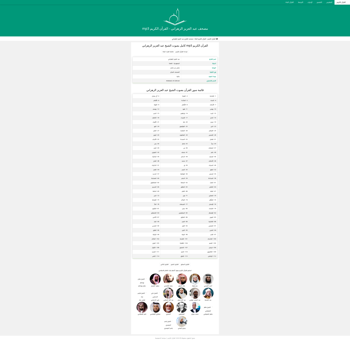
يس (155, 143)
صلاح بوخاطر (142, 286)
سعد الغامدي (168, 286)
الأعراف (212, 104)
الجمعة (183, 182)
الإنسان (211, 204)
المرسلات (182, 204)
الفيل (154, 243)
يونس (211, 109)
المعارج (211, 195)
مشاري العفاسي (155, 314)
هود (183, 109)
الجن (155, 195)
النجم (183, 169)
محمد (183, 161)
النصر (182, 252)
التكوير (154, 208)
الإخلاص (210, 256)
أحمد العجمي (208, 286)
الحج (212, 126)
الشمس (211, 226)
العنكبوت (182, 135)
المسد (154, 252)
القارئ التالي (165, 264)
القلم (183, 191)
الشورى (154, 152)
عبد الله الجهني (168, 300)
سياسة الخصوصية (160, 338)
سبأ (212, 143)
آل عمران (154, 96)
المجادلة (210, 178)
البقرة (184, 96)
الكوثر (154, 247)
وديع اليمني (181, 328)
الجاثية (154, 156)
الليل (183, 226)
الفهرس (329, 2)
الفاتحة (212, 96)
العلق (154, 230)
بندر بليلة (194, 286)
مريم (212, 122)
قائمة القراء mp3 (168, 51)
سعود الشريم (155, 286)
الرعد (211, 113)
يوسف (154, 109)
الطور (211, 169)
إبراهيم (183, 113)
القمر (154, 169)
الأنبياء (154, 122)
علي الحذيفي (155, 300)
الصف (211, 182)
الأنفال (184, 104)
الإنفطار (211, 213)
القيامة (154, 200)
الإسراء (183, 117)
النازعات (211, 208)
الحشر (183, 178)
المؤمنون (182, 126)
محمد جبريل (194, 314)
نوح (184, 195)
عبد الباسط (208, 300)
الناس (154, 256)
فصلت (183, 152)
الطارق (183, 217)
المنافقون (153, 182)
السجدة (182, 139)
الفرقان (211, 130)
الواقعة (182, 174)
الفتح (154, 161)
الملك (211, 191)
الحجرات (211, 165)
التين (183, 230)
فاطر (183, 143)
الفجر (183, 221)
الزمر (155, 148)
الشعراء (182, 130)
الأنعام (155, 100)
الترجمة (300, 2)
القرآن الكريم (341, 2)
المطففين (182, 213)
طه (184, 122)
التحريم (154, 187)
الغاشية (211, 221)
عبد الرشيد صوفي (194, 300)
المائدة (183, 100)
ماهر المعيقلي (208, 314)
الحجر (154, 113)
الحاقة (154, 191)
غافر (212, 152)
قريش (211, 247)
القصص (211, 135)
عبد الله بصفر (182, 300)
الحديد (154, 174)
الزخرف (211, 156)
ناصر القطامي (142, 314)
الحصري (168, 314)
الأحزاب (154, 139)
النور (155, 126)
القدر (211, 234)
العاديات (210, 239)
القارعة (182, 239)
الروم (154, 135)
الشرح (211, 230)
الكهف (154, 117)
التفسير (319, 2)
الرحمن (211, 174)
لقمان (211, 139)
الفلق (182, 256)
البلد (155, 221)
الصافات (211, 148)
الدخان (183, 156)
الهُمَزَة (182, 243)
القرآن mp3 (289, 2)
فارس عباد (142, 300)
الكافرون (210, 252)
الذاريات (154, 165)
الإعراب (310, 2)
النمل (154, 130)
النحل (211, 117)
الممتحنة (153, 178)
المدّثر (183, 200)
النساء (212, 100)
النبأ (155, 204)
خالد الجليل (181, 286)
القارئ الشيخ (175, 264)
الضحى (154, 226)
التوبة (155, 104)
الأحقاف (211, 161)
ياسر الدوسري (168, 328)
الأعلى (154, 217)
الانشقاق (153, 213)
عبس (183, 208)
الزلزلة (154, 234)
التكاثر (154, 239)
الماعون (182, 247)
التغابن (211, 187)
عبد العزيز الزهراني (174, 59)
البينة (183, 234)
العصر (211, 243)
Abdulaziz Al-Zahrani (173, 81)
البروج (211, 217)
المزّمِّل (211, 200)
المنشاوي (182, 314)
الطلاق (183, 187)
